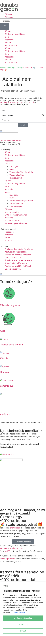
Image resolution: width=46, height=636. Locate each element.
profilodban (15, 528)
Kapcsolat (9, 40)
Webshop (9, 14)
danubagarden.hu (7, 558)
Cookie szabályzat (13, 257)
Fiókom (8, 42)
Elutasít (23, 631)
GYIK (11, 169)
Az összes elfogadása (23, 618)
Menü (7, 163)
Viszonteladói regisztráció (21, 172)
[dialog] (23, 609)
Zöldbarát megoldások (15, 34)
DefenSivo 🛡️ (29, 68)
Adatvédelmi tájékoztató (16, 252)
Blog (7, 37)
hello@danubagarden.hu (10, 140)
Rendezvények (11, 45)
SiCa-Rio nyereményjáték (16, 215)
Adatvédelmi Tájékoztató (11, 102)
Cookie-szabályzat (18, 612)
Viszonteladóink (16, 175)
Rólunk (8, 31)
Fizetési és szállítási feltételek (18, 254)
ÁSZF (31, 102)
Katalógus (13, 166)
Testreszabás (23, 624)
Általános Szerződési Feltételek (19, 249)
